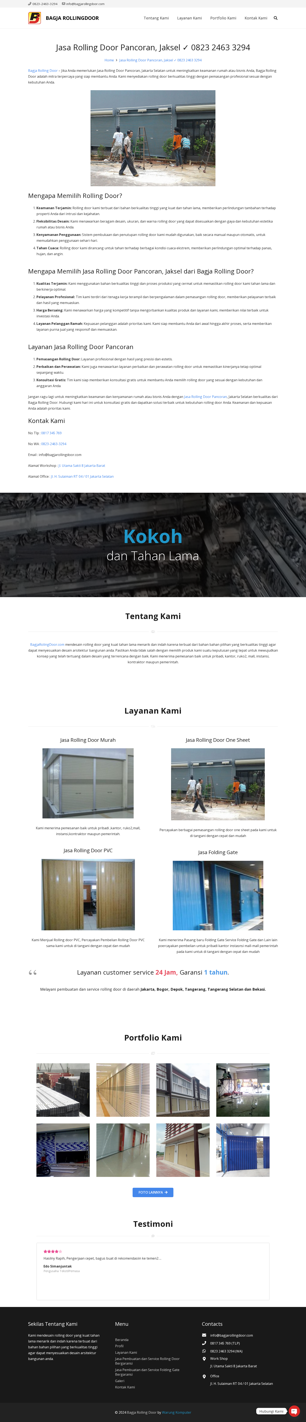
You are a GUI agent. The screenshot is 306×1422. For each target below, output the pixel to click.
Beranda (121, 1339)
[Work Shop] (206, 1359)
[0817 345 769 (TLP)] (206, 1343)
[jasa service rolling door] (243, 1150)
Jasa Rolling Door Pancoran (205, 396)
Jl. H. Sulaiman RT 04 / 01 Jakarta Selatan (82, 476)
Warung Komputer (176, 1412)
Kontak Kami (125, 1387)
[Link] (34, 18)
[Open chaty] (294, 1411)
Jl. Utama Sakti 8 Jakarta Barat (81, 465)
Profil (119, 1346)
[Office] (206, 1377)
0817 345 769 (51, 433)
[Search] (275, 18)
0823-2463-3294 (54, 444)
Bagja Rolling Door (43, 70)
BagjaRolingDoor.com (47, 644)
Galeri (119, 1381)
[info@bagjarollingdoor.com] (206, 1335)
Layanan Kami (126, 1352)
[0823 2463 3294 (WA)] (206, 1351)
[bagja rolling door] (63, 1090)
